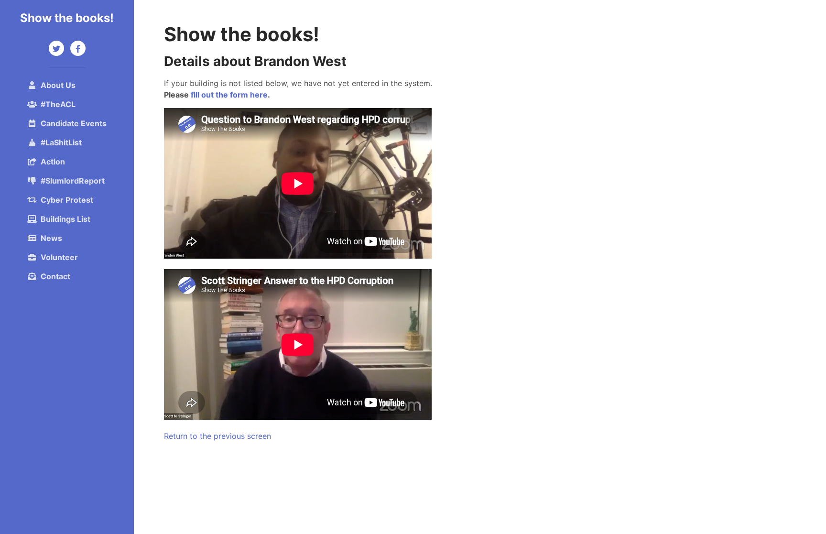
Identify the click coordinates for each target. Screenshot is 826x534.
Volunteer (59, 257)
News (51, 238)
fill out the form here (229, 94)
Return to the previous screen (217, 436)
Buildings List (65, 219)
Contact (55, 276)
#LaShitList (61, 142)
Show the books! (67, 18)
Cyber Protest (67, 200)
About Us (58, 85)
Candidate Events (74, 123)
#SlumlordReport (73, 180)
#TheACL (58, 104)
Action (53, 161)
